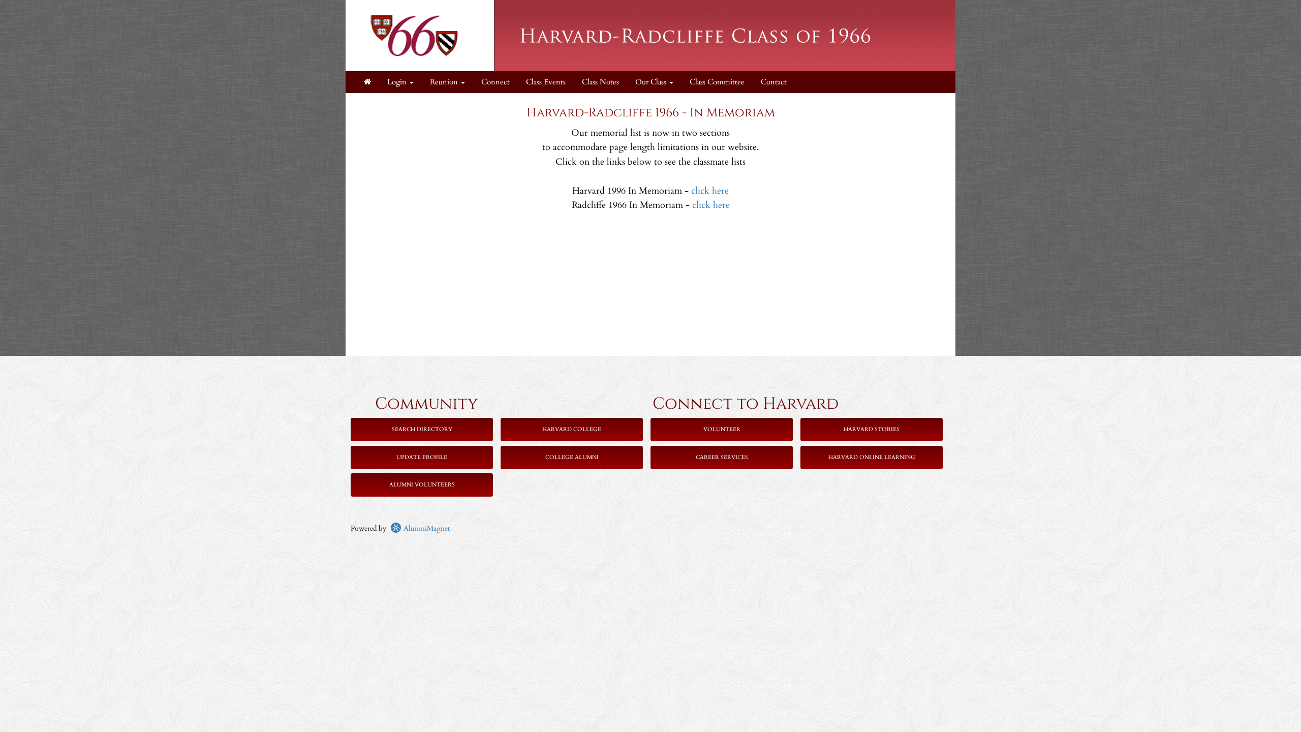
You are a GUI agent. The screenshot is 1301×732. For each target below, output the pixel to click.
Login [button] (398, 82)
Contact (774, 82)
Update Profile (421, 457)
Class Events (546, 82)
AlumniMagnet (425, 528)
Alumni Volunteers (422, 485)
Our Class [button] (651, 82)
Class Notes (600, 82)
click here (710, 191)
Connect (495, 82)
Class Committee (717, 82)
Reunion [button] (445, 82)
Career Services (722, 457)
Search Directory (422, 429)
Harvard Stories (872, 429)
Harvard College (571, 429)
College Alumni (572, 457)
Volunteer (721, 429)
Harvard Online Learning (871, 457)
